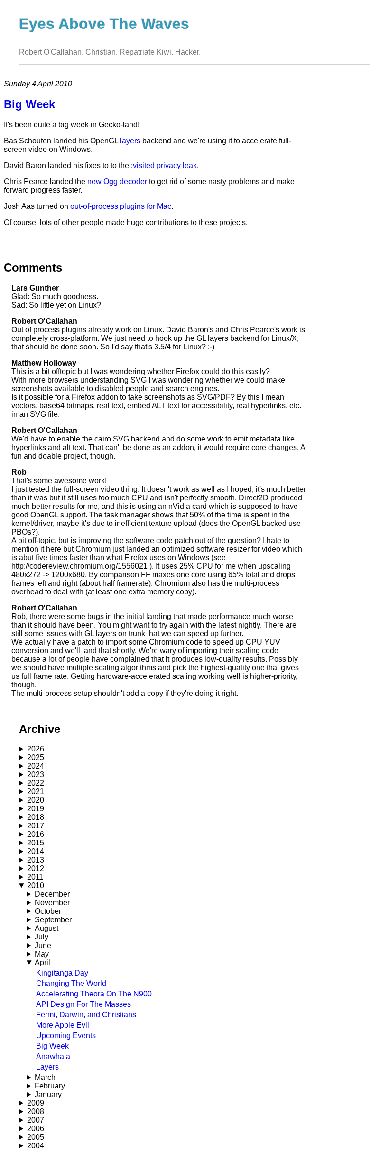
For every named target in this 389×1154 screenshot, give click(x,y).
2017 (35, 826)
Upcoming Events (66, 1036)
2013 (35, 860)
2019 (35, 809)
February (50, 1086)
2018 (35, 817)
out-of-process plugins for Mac (120, 206)
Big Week (52, 1046)
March (45, 1077)
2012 (35, 868)
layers (130, 141)
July (41, 937)
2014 (35, 851)
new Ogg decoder (117, 182)
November (52, 903)
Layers (47, 1067)
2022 (35, 783)
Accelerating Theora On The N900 (94, 994)
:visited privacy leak (164, 165)
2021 (35, 792)
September (53, 920)
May (42, 954)
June (43, 945)
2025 (35, 757)
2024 (35, 766)
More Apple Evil (62, 1025)
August (46, 928)
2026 (35, 749)
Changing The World (71, 983)
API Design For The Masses (83, 1004)
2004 (35, 1146)
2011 (35, 877)
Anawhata (53, 1056)
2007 (35, 1120)
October (48, 911)
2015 (35, 843)
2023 (35, 774)
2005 (35, 1137)
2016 (35, 834)
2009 (35, 1103)
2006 (35, 1129)
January (48, 1094)
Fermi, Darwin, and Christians (86, 1015)
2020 (35, 800)
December (52, 894)
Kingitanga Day (62, 973)
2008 (35, 1111)
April (42, 962)
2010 (35, 886)
